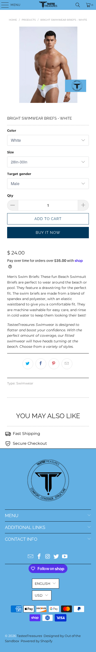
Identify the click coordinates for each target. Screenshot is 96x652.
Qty (10, 195)
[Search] (77, 5)
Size (10, 152)
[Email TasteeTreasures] (30, 556)
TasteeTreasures (29, 636)
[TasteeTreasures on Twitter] (56, 556)
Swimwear (24, 383)
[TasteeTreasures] (48, 5)
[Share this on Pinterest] (53, 363)
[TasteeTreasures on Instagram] (47, 556)
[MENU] (2, 5)
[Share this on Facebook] (40, 363)
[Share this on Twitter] (27, 363)
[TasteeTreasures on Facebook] (39, 556)
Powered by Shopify (36, 641)
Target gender (19, 174)
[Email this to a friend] (67, 363)
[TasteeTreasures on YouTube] (65, 556)
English (42, 583)
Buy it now (48, 232)
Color (11, 130)
